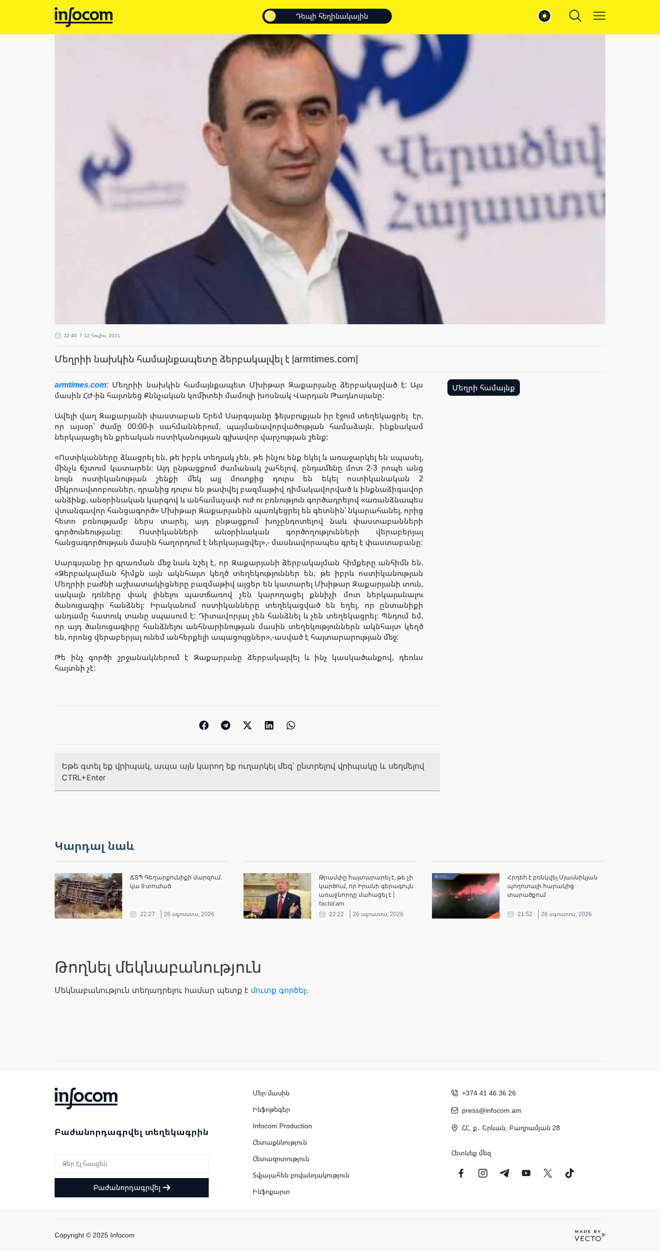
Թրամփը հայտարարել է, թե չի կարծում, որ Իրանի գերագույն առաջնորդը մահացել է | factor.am (366, 890)
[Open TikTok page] (569, 1173)
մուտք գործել (278, 990)
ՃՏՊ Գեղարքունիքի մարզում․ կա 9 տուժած (176, 882)
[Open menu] (599, 16)
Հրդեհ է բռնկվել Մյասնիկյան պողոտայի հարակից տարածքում (552, 886)
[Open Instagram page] (482, 1173)
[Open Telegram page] (504, 1173)
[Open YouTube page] (526, 1173)
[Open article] (88, 896)
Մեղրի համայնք (483, 387)
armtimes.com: (83, 384)
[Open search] (575, 16)
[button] (204, 725)
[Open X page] (548, 1173)
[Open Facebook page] (461, 1173)
